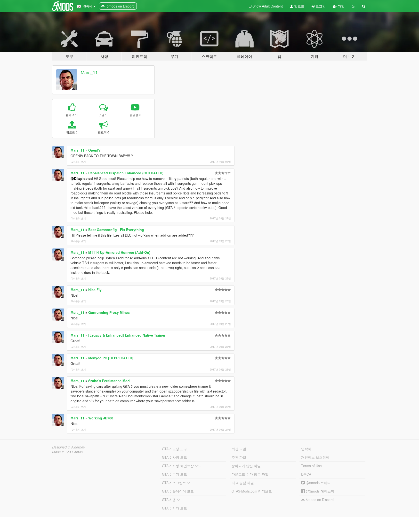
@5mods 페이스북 (319, 491)
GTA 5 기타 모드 (174, 508)
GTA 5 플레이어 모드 (178, 491)
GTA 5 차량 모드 (174, 457)
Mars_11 (89, 72)
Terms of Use (311, 465)
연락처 (306, 448)
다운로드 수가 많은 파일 (250, 474)
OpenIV (94, 150)
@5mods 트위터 (318, 482)
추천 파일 (239, 457)
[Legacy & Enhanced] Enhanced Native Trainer (126, 335)
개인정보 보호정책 (315, 457)
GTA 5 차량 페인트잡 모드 (181, 465)
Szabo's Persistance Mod (109, 380)
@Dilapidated (82, 178)
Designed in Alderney (68, 447)
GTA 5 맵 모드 (173, 499)
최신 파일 (239, 448)
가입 (341, 6)
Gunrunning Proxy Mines (109, 312)
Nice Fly (95, 289)
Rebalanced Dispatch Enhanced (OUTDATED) (125, 172)
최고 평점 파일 (243, 482)
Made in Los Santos (67, 451)
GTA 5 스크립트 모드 (178, 482)
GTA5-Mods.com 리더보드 (252, 491)
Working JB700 (100, 418)
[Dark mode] (353, 6)
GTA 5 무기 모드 (174, 474)
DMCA (306, 474)
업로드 (298, 6)
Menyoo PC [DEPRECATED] (110, 357)
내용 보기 (80, 161)
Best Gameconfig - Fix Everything (116, 229)
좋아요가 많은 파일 (246, 465)
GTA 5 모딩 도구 (174, 448)
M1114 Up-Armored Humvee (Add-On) (119, 252)
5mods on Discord (319, 499)
